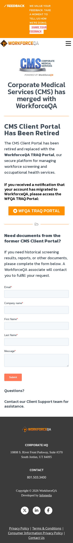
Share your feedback (38, 29)
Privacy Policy (19, 528)
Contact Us (36, 538)
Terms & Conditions (46, 528)
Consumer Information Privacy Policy (35, 533)
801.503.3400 (36, 477)
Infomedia (45, 495)
